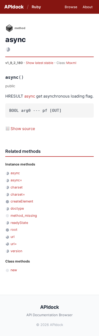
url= (14, 244)
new (14, 270)
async (29, 96)
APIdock (14, 7)
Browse (71, 7)
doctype (17, 208)
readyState (19, 223)
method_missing (24, 216)
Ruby (36, 6)
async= (16, 180)
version (16, 251)
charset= (18, 194)
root (14, 230)
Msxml (71, 63)
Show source (23, 128)
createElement (22, 201)
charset (17, 187)
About (88, 7)
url (13, 237)
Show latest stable (40, 63)
